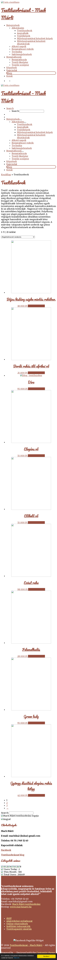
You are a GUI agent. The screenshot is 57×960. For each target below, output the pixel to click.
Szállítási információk (18, 926)
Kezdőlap (6, 174)
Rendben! (46, 956)
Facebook (6, 850)
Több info (16, 958)
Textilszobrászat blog (12, 854)
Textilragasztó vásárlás (19, 929)
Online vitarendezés (17, 923)
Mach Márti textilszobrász (26, 904)
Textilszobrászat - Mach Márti (26, 945)
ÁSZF (9, 918)
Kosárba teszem (36, 306)
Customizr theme (45, 952)
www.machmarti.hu (21, 906)
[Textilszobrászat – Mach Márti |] (10, 2)
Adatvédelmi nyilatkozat (19, 921)
